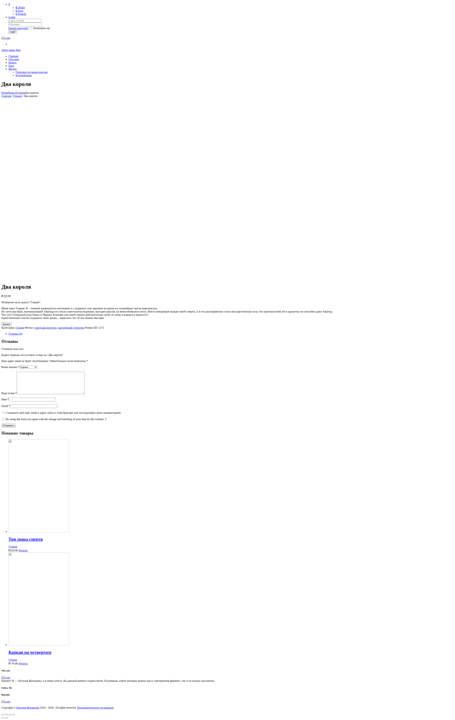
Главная (6, 95)
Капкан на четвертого (30, 652)
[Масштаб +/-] (13, 714)
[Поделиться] (6, 714)
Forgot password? (19, 28)
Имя (5, 399)
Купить (6, 324)
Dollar (20, 7)
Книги (12, 92)
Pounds (21, 13)
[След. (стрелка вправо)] (6, 717)
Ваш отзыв (9, 393)
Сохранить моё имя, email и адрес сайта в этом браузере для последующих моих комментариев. (63, 412)
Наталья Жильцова (27, 707)
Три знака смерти (26, 539)
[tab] (231, 333)
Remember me (42, 28)
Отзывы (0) (15, 333)
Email (5, 405)
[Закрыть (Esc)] (2, 714)
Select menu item (11, 50)
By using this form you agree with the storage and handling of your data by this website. (56, 419)
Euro (19, 10)
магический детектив (71, 327)
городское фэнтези (45, 327)
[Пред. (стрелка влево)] (2, 717)
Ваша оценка (10, 367)
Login (12, 17)
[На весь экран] (10, 714)
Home (4, 92)
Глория (20, 92)
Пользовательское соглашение (95, 707)
